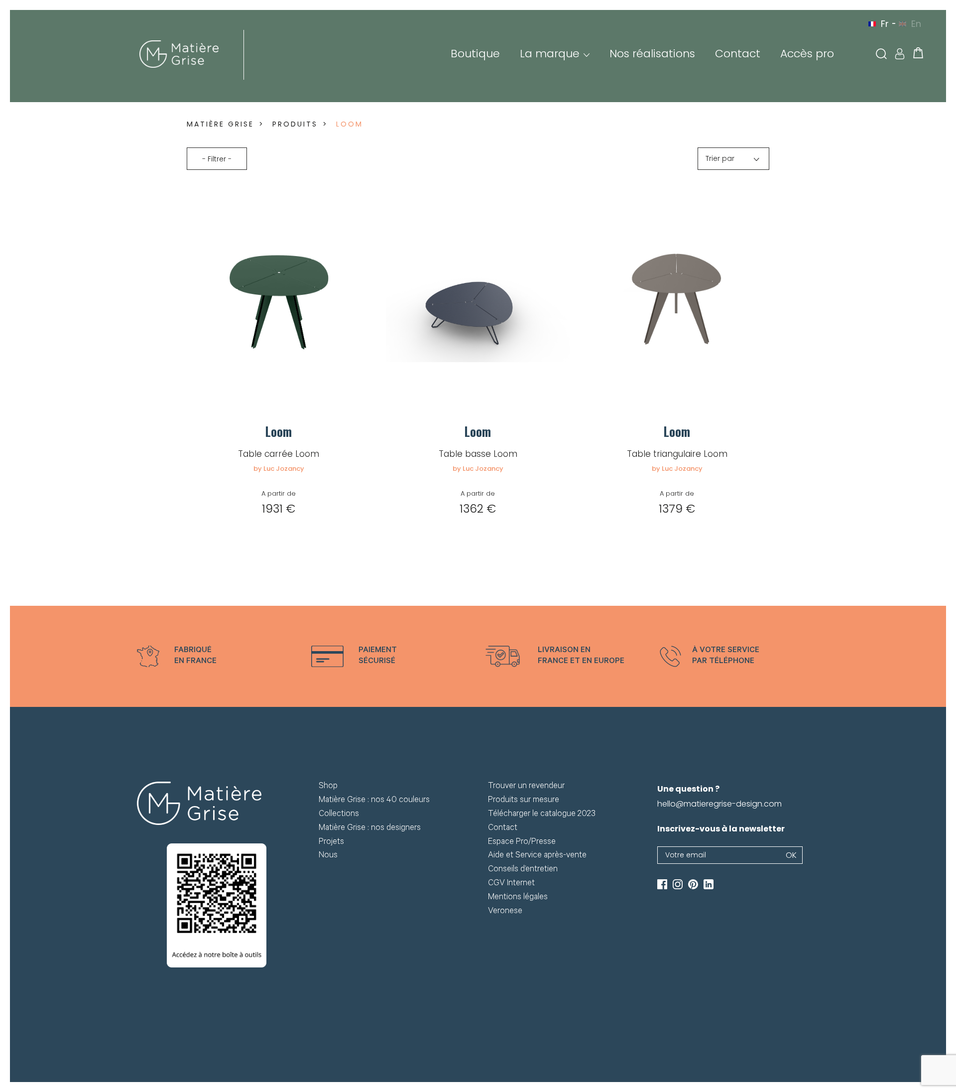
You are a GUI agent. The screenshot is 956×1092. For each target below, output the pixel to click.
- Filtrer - (217, 159)
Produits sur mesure (523, 801)
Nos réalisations (652, 53)
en (916, 23)
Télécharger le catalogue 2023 (542, 814)
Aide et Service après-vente (537, 856)
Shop (328, 787)
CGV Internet (511, 884)
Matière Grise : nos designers (370, 828)
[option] (216, 656)
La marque (550, 53)
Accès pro (807, 53)
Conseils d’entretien (523, 870)
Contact (737, 53)
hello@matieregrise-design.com (719, 804)
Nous (328, 856)
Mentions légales (518, 898)
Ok (791, 855)
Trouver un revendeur (526, 787)
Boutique (475, 53)
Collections (339, 814)
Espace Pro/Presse (522, 842)
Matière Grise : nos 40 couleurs (374, 801)
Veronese (505, 912)
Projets (331, 842)
